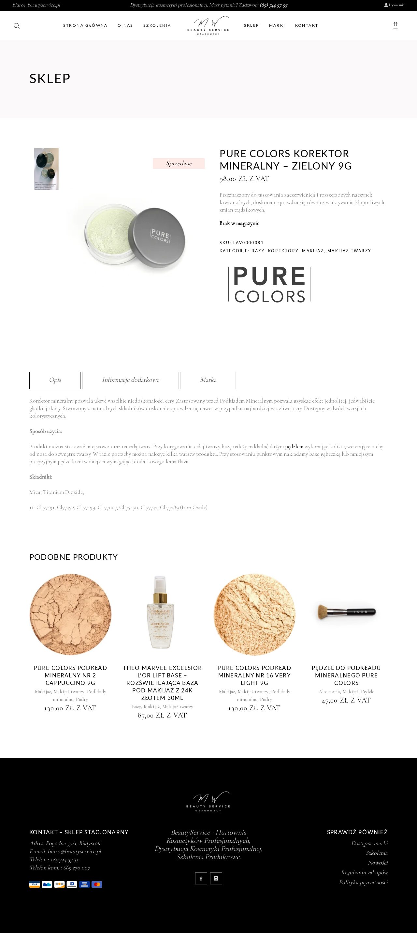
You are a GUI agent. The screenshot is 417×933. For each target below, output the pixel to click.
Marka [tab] (208, 380)
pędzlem (294, 446)
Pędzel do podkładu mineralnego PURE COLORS (346, 675)
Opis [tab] (55, 380)
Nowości (378, 862)
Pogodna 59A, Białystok (73, 843)
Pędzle (367, 691)
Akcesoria (329, 691)
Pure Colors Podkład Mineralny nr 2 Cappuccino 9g (70, 675)
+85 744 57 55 (64, 859)
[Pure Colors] (268, 285)
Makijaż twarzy (349, 251)
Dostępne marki (369, 843)
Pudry (82, 699)
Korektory (283, 251)
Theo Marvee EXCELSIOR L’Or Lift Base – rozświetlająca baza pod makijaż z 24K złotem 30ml (162, 683)
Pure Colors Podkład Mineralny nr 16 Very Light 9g (254, 675)
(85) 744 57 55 (273, 5)
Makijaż (313, 251)
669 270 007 (76, 867)
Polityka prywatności (363, 882)
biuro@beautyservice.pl (36, 5)
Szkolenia (377, 852)
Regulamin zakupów (364, 872)
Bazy (258, 251)
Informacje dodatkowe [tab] (130, 380)
